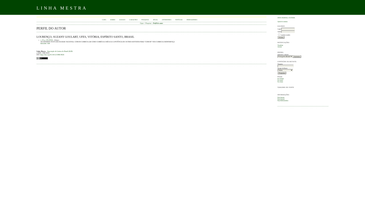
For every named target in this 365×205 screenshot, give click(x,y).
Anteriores (166, 19)
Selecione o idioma (282, 54)
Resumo (43, 43)
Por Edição (280, 78)
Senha (279, 31)
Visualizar (280, 45)
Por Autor (280, 80)
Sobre (112, 19)
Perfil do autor (158, 23)
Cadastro (133, 19)
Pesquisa (145, 19)
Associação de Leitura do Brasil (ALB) (60, 51)
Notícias (178, 19)
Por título (280, 82)
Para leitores (280, 97)
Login (279, 29)
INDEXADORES (192, 19)
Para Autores (281, 99)
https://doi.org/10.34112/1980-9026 (52, 55)
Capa (104, 19)
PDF (48, 43)
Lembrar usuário (285, 35)
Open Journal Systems (286, 18)
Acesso (122, 19)
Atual (155, 19)
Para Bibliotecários (282, 100)
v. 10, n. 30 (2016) (46, 40)
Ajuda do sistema (282, 21)
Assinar (279, 47)
